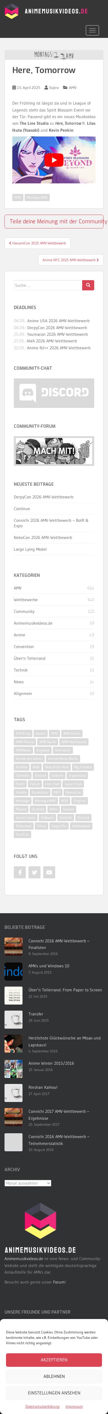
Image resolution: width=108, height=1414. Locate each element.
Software (47, 817)
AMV (72, 87)
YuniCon (22, 834)
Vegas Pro (59, 826)
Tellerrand (24, 826)
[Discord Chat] (54, 393)
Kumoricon (40, 792)
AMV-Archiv (71, 733)
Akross (41, 733)
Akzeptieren (54, 1360)
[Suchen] (88, 285)
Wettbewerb (81, 826)
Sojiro (54, 87)
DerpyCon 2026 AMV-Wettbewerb (57, 327)
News (19, 681)
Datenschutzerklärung (43, 1406)
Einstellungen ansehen (54, 1393)
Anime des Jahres (29, 758)
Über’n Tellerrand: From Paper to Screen (65, 990)
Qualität (38, 809)
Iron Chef (52, 784)
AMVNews (23, 750)
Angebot (43, 750)
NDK (64, 800)
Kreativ (21, 792)
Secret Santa (25, 817)
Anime (19, 635)
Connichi (22, 775)
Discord (40, 775)
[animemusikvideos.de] (40, 1228)
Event (20, 784)
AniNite (21, 767)
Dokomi (57, 775)
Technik (21, 670)
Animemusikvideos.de (33, 623)
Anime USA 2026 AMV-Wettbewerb (58, 320)
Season (68, 809)
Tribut (41, 826)
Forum (35, 784)
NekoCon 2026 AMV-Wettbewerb (43, 537)
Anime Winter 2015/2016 (51, 1063)
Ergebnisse (77, 775)
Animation (63, 750)
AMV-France (25, 741)
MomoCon (73, 792)
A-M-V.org (23, 733)
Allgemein (23, 693)
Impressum (74, 1406)
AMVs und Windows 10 (48, 966)
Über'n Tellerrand (30, 658)
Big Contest (83, 767)
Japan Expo (73, 784)
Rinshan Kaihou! (43, 1087)
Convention (24, 646)
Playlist (21, 809)
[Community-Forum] (54, 451)
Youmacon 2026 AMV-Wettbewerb (57, 334)
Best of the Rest (57, 767)
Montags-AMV (37, 197)
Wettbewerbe (26, 599)
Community (24, 611)
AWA (36, 767)
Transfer (35, 1014)
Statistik (65, 817)
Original (80, 800)
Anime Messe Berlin (63, 758)
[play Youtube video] (54, 159)
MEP (57, 792)
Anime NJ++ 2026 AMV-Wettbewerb (59, 347)
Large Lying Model (30, 549)
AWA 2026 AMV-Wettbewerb (52, 341)
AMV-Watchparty (74, 741)
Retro (54, 809)
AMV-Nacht (47, 741)
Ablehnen (54, 1376)
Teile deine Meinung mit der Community (57, 221)
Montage (22, 800)
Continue (22, 508)
